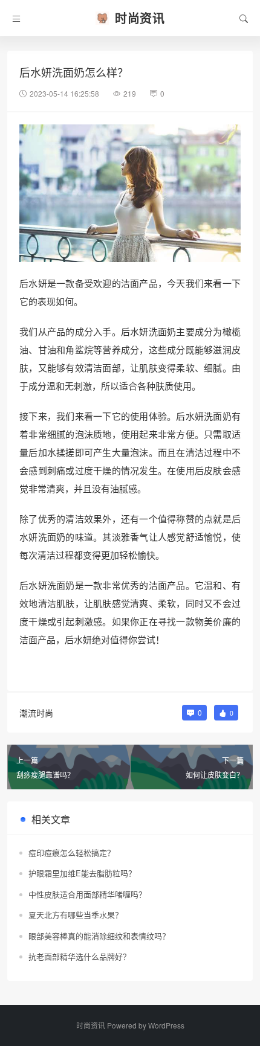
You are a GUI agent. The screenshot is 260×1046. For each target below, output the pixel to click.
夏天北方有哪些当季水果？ (75, 914)
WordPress (166, 1025)
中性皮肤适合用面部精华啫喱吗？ (87, 894)
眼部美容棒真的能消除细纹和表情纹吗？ (99, 936)
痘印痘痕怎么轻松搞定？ (71, 852)
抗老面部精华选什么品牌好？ (79, 956)
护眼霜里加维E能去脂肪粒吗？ (82, 873)
